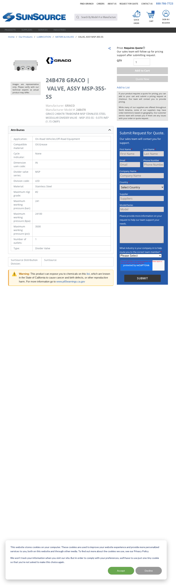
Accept (121, 570)
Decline (149, 570)
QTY (119, 60)
